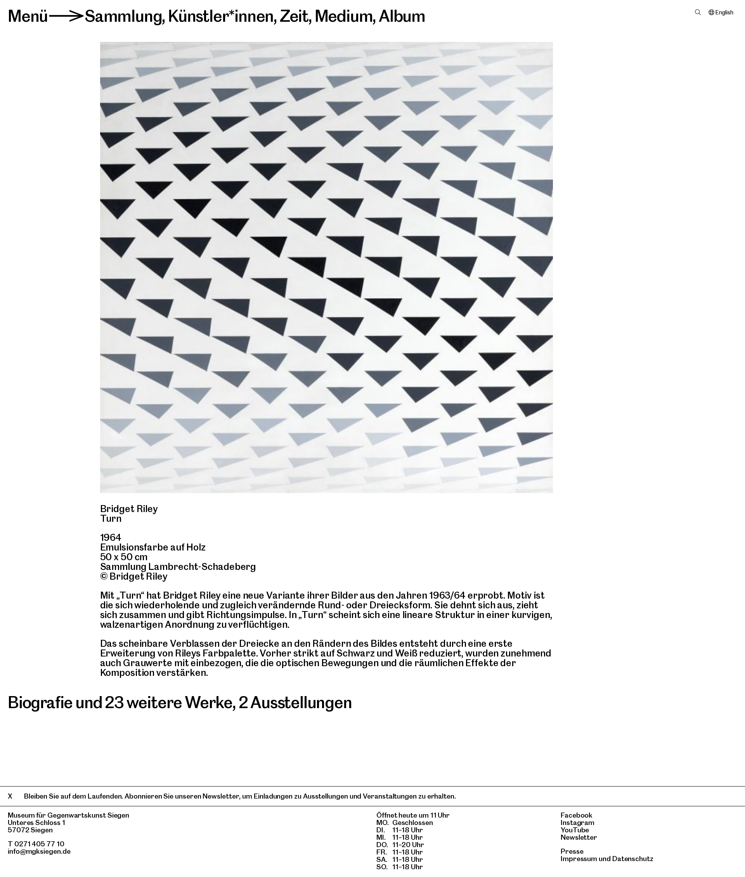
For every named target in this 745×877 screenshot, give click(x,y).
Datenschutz (632, 858)
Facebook (577, 815)
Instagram (577, 822)
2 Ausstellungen (295, 702)
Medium (344, 16)
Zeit (294, 16)
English (724, 12)
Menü (28, 16)
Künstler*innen (221, 16)
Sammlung (123, 16)
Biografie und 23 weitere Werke (120, 702)
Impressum (579, 858)
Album (402, 16)
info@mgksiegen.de (39, 851)
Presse (572, 851)
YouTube (575, 830)
